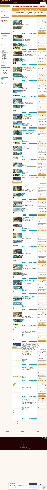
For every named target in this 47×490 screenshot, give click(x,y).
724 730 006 (30, 24)
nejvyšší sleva (33, 15)
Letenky (25, 2)
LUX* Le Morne (25, 351)
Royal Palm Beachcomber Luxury (28, 233)
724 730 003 (31, 238)
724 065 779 (30, 284)
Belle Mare (28, 39)
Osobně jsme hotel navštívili (4, 36)
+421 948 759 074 (39, 423)
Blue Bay (28, 315)
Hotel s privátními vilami (4, 45)
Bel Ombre (28, 118)
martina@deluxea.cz (24, 422)
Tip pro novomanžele (4, 56)
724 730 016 (31, 103)
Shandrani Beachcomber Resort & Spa (29, 312)
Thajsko (23, 430)
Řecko (31, 430)
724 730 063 (32, 206)
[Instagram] (41, 1)
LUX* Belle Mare (26, 367)
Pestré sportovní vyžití (4, 55)
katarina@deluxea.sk (39, 422)
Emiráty (14, 430)
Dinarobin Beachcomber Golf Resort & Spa (29, 83)
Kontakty (28, 2)
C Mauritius (25, 201)
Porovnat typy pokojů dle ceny (33, 33)
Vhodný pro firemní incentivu (5, 58)
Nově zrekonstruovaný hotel (4, 52)
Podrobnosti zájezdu (42, 33)
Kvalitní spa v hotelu (4, 62)
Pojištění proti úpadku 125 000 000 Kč (23, 439)
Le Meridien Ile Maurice (27, 51)
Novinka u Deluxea (4, 50)
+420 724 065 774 (8, 423)
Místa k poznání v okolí (4, 57)
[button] (44, 21)
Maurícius (3, 12)
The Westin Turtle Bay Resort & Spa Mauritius (29, 186)
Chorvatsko (20, 430)
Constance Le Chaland (27, 296)
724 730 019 (31, 222)
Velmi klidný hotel (3, 60)
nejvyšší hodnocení (22, 15)
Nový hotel (3, 51)
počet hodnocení (29, 15)
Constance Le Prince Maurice (28, 217)
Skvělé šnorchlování (4, 61)
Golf (22, 2)
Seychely (8, 430)
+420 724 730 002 (23, 423)
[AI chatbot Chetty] (44, 487)
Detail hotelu (24, 33)
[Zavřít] (44, 483)
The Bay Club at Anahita (27, 327)
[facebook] (42, 430)
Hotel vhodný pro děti (4, 48)
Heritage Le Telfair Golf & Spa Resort (29, 114)
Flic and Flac (28, 70)
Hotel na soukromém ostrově (5, 46)
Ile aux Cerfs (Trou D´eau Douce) (31, 166)
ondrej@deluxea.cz (8, 422)
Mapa (30, 39)
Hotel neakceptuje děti (4, 49)
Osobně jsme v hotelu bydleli (5, 35)
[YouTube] (44, 430)
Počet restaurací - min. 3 (4, 47)
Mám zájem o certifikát (43, 183)
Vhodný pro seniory (4, 54)
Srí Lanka (26, 430)
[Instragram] (46, 430)
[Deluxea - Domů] (4, 1)
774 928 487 (32, 150)
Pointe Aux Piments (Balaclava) (30, 54)
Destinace (2, 2)
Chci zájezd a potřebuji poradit (5, 67)
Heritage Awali (25, 146)
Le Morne (28, 354)
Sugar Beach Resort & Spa (27, 67)
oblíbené (18, 15)
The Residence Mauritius (27, 280)
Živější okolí (3, 53)
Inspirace (19, 2)
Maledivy (5, 430)
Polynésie (11, 430)
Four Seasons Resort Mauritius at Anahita (29, 265)
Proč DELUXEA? (10, 2)
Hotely (5, 2)
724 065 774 (30, 135)
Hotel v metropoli (3, 59)
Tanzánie (17, 430)
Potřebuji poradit (39, 15)
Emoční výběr (44, 15)
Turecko (29, 430)
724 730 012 (30, 253)
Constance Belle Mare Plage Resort (29, 35)
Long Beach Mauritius (26, 98)
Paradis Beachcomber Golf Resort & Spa (28, 131)
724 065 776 (30, 191)
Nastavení (33, 487)
